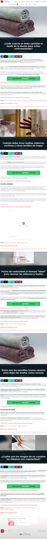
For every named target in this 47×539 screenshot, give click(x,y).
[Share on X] (6, 56)
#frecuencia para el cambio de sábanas (29, 507)
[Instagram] (43, 531)
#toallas (6, 100)
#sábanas (18, 242)
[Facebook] (38, 531)
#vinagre (19, 425)
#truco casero (24, 425)
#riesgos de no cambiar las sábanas (6, 509)
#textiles (10, 242)
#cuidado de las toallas (12, 425)
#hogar (14, 242)
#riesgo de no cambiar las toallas (14, 100)
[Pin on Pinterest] (17, 56)
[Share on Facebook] (2, 56)
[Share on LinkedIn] (20, 56)
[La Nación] (5, 1)
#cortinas (26, 242)
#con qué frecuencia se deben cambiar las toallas (30, 100)
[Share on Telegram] (13, 56)
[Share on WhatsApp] (9, 56)
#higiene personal (43, 100)
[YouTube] (45, 531)
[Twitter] (41, 531)
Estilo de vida (23, 140)
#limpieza (6, 242)
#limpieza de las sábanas (16, 507)
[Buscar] (45, 2)
